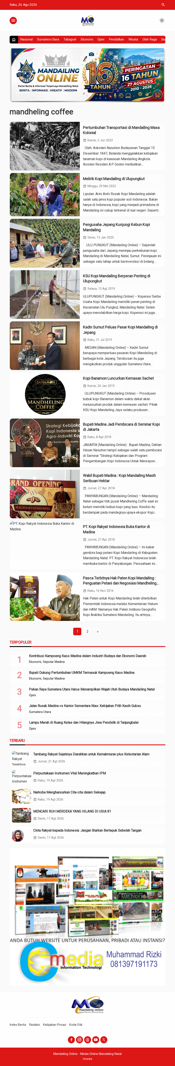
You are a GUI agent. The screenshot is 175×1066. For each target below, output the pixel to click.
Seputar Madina (54, 661)
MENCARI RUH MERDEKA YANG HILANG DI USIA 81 (72, 811)
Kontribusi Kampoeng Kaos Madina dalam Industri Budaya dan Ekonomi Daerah (87, 656)
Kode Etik (75, 1025)
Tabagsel (70, 39)
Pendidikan (116, 39)
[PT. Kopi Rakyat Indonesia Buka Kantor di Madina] (45, 545)
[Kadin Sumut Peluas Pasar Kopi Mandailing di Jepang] (45, 345)
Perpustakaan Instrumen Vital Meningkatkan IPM (69, 773)
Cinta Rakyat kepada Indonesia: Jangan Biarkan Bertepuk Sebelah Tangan (87, 830)
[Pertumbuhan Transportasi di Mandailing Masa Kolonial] (45, 146)
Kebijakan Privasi (54, 1025)
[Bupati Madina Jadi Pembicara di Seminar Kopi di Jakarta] (45, 443)
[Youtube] (95, 1039)
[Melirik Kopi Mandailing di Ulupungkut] (45, 194)
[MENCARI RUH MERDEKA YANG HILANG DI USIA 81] (21, 815)
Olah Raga (150, 39)
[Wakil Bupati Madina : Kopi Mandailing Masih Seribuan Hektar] (45, 494)
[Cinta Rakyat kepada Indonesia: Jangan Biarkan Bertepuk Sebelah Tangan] (21, 834)
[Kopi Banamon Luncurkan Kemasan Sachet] (45, 394)
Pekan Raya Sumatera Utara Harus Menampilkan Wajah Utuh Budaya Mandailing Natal (92, 689)
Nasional (26, 39)
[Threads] (87, 1039)
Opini (101, 39)
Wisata (133, 39)
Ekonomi (87, 39)
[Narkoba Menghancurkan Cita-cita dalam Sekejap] (21, 796)
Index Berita (18, 1025)
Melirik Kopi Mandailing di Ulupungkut (114, 179)
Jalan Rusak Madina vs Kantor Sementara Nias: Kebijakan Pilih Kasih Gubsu (85, 706)
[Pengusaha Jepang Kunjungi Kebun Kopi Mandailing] (45, 243)
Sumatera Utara (48, 39)
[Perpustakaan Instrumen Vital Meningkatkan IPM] (21, 777)
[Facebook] (71, 1039)
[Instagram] (79, 1039)
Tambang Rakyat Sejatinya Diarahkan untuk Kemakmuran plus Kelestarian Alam (91, 754)
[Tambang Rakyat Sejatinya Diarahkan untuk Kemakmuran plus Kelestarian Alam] (21, 758)
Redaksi (34, 1025)
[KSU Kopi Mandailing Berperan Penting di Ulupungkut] (45, 294)
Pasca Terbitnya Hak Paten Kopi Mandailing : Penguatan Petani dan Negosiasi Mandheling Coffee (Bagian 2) (119, 583)
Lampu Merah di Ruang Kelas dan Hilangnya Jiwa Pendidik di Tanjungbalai (84, 722)
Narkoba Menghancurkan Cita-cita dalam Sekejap (69, 792)
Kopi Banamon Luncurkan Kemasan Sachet (118, 378)
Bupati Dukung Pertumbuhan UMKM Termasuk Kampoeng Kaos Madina (81, 673)
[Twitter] (103, 1039)
